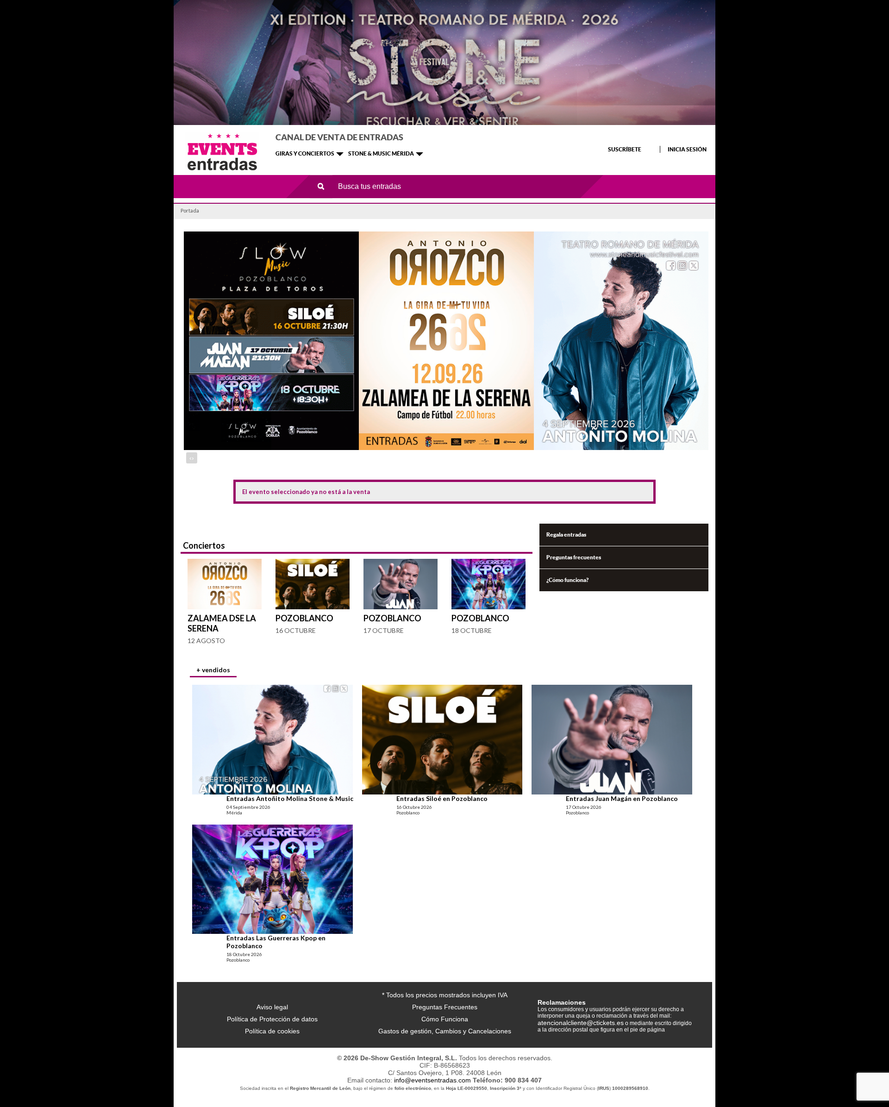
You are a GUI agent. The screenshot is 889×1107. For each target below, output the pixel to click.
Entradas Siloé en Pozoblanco (442, 798)
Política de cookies (272, 1031)
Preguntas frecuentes (573, 557)
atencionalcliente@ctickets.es (581, 1022)
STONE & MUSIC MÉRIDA (381, 153)
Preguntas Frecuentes (444, 1007)
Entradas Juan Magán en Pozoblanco (622, 798)
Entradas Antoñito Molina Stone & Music (289, 798)
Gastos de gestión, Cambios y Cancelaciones (444, 1031)
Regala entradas (566, 534)
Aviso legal (272, 1007)
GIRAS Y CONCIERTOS (304, 153)
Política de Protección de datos (272, 1019)
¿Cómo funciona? (567, 579)
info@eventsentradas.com (432, 1080)
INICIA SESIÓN (687, 149)
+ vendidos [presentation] (213, 670)
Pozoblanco (304, 618)
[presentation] (190, 458)
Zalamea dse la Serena (222, 623)
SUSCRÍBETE (624, 149)
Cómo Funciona (444, 1019)
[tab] (213, 671)
